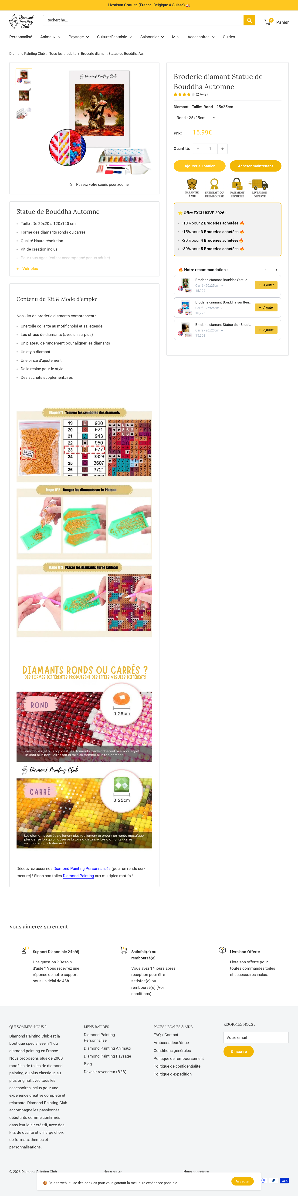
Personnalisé (20, 36)
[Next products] (276, 270)
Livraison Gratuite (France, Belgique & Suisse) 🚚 (149, 5)
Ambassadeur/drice (171, 1042)
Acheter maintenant (255, 166)
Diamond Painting (78, 875)
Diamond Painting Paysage (107, 1056)
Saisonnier (149, 36)
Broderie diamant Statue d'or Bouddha (223, 325)
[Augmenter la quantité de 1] (222, 149)
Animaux (47, 36)
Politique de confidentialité (177, 1066)
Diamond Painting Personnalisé (99, 1037)
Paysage (76, 36)
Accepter (243, 1181)
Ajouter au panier (200, 166)
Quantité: (182, 148)
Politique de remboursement (179, 1058)
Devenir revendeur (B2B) (105, 1071)
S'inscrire (238, 1051)
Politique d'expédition (173, 1074)
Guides (229, 36)
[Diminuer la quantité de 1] (198, 149)
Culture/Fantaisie (112, 36)
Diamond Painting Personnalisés (82, 868)
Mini (175, 36)
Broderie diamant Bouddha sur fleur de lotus (223, 302)
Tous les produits (62, 54)
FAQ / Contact (166, 1034)
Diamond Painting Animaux (107, 1048)
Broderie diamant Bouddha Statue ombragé (223, 280)
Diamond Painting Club (27, 54)
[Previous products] (266, 270)
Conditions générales (172, 1050)
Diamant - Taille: (203, 106)
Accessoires (199, 36)
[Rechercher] (249, 20)
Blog (88, 1064)
